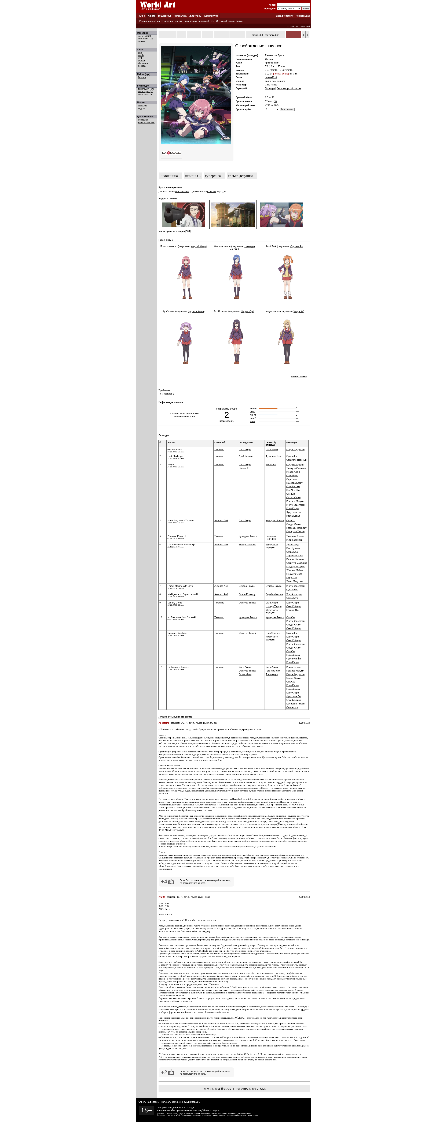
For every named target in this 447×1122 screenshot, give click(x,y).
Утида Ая (298, 311)
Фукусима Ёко (273, 456)
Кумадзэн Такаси (275, 520)
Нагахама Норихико (271, 537)
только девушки (240, 176)
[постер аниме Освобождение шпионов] (196, 143)
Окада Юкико (293, 497)
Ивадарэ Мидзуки (295, 566)
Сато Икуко (292, 475)
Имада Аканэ (293, 472)
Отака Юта (292, 598)
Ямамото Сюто (294, 574)
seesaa (141, 66)
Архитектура (211, 15)
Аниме (151, 15)
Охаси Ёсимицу (247, 594)
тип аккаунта (292, 26)
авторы (142, 36)
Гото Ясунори (273, 670)
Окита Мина (245, 674)
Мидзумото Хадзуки (272, 546)
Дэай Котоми (245, 456)
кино (252, 421)
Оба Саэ (290, 520)
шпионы (191, 176)
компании (143, 38)
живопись (242, 1115)
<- (303, 35)
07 (268, 70)
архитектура (253, 1115)
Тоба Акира (272, 674)
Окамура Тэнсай (247, 602)
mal (140, 58)
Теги (212, 21)
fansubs (142, 77)
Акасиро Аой (221, 520)
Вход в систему (284, 15)
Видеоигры (164, 15)
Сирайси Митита (274, 594)
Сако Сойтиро (293, 606)
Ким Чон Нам (293, 490)
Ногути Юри (247, 311)
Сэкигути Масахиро (296, 563)
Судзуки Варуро (294, 464)
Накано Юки (292, 610)
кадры (141, 108)
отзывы (255, 35)
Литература (180, 15)
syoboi (141, 60)
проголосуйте (190, 883)
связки (141, 41)
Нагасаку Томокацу (296, 528)
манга (253, 415)
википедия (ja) (145, 91)
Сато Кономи (293, 486)
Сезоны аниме (235, 21)
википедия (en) (146, 89)
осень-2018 (271, 77)
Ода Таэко (291, 479)
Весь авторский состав (289, 88)
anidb (141, 55)
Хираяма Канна (294, 555)
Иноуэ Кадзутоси (295, 449)
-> (308, 35)
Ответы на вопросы (148, 1102)
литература (232, 1115)
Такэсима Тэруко (295, 536)
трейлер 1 (169, 393)
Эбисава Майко (294, 570)
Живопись (195, 15)
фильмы (187, 1115)
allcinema (143, 63)
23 (283, 70)
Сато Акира (271, 84)
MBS (295, 73)
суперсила (213, 176)
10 (271, 70)
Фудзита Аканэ (196, 311)
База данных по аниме (196, 21)
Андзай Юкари (199, 246)
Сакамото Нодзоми (296, 460)
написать (211, 191)
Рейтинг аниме (147, 21)
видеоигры (206, 1115)
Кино (142, 15)
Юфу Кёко (291, 577)
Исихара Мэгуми (295, 501)
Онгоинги (221, 21)
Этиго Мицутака (294, 581)
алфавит (169, 21)
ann (140, 52)
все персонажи (299, 376)
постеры (142, 105)
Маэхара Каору (294, 483)
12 (286, 70)
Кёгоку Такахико (247, 544)
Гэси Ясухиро (273, 633)
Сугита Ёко (292, 456)
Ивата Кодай (293, 516)
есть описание (182, 191)
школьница (169, 176)
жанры (178, 21)
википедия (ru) (145, 94)
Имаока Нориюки (295, 559)
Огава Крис (292, 552)
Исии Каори (292, 508)
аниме (253, 408)
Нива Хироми (293, 655)
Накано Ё (244, 468)
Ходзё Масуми (294, 594)
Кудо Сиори (292, 602)
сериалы (196, 1115)
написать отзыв (146, 122)
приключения (272, 62)
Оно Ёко (290, 494)
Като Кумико (293, 548)
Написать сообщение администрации (180, 1102)
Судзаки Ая (296, 246)
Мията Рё (271, 464)
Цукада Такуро (247, 586)
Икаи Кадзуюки (294, 540)
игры (252, 411)
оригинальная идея (275, 81)
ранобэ (253, 418)
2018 (275, 70)
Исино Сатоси (293, 667)
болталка (143, 119)
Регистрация (303, 15)
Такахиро (270, 88)
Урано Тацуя (292, 544)
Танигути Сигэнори (296, 468)
